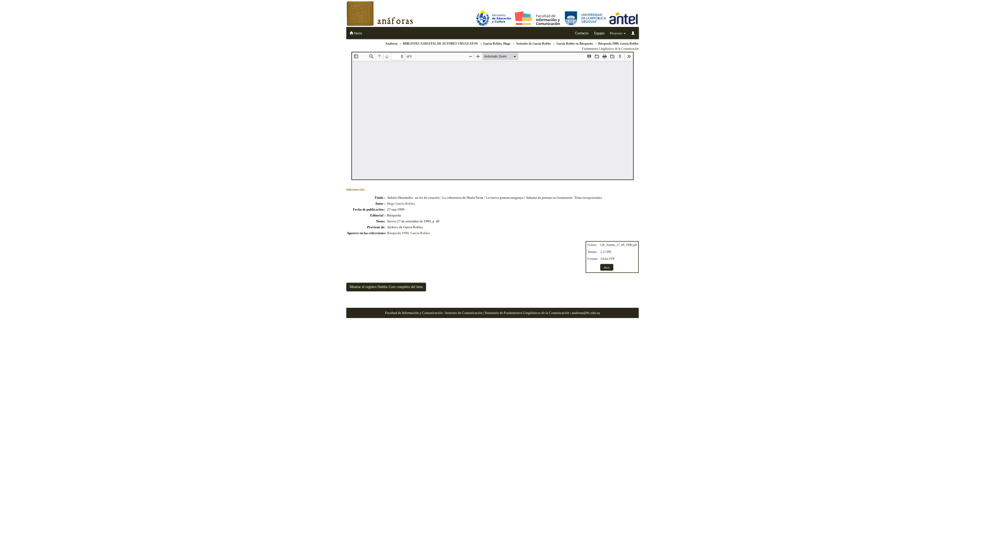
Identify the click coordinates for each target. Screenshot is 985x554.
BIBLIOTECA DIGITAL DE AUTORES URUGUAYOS (440, 43)
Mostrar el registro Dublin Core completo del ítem (386, 287)
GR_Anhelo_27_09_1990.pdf (618, 245)
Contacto (581, 33)
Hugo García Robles (401, 203)
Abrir (607, 267)
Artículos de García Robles (533, 43)
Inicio (357, 33)
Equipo (599, 33)
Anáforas (391, 43)
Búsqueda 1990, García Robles (618, 43)
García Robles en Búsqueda (574, 43)
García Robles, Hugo (496, 43)
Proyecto (616, 33)
